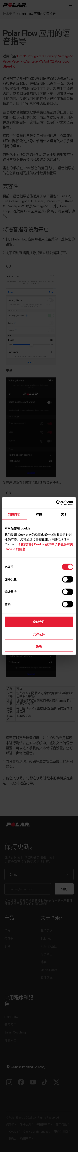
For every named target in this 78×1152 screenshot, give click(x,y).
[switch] (67, 579)
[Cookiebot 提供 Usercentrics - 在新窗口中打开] (56, 503)
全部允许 (39, 622)
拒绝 (39, 646)
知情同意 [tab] (14, 514)
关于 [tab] (64, 514)
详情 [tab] (39, 514)
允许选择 (39, 634)
